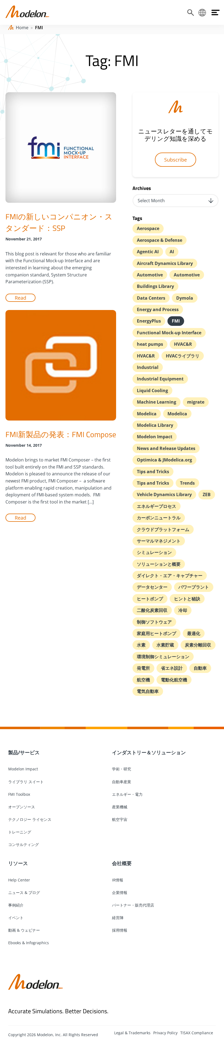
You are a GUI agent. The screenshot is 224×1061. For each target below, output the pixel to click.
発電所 (143, 668)
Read (20, 297)
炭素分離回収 (198, 645)
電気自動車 (148, 691)
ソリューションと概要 (159, 564)
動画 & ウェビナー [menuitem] (24, 930)
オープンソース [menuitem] (21, 806)
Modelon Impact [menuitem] (23, 768)
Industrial (147, 367)
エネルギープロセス (156, 506)
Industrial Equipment (160, 379)
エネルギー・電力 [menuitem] (127, 794)
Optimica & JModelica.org (164, 460)
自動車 (200, 668)
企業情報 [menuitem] (119, 892)
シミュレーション (154, 552)
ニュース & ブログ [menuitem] (24, 892)
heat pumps (150, 344)
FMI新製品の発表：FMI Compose (60, 434)
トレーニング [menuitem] (19, 832)
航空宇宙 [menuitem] (119, 819)
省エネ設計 (172, 668)
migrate (195, 402)
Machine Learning (156, 402)
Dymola (184, 298)
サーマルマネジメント (159, 541)
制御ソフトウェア (154, 622)
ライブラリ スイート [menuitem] (26, 781)
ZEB (207, 494)
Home (22, 28)
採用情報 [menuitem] (119, 930)
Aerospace (148, 228)
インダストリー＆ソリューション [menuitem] (149, 752)
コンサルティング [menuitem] (23, 844)
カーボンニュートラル (159, 518)
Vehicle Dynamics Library (164, 494)
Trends (187, 483)
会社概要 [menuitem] (122, 863)
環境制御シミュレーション (163, 657)
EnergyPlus (149, 321)
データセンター (152, 587)
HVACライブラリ (182, 356)
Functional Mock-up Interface (169, 333)
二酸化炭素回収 (152, 610)
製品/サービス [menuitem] (24, 752)
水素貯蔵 (165, 645)
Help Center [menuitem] (19, 880)
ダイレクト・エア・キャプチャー (169, 576)
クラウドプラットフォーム (163, 529)
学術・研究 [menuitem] (121, 768)
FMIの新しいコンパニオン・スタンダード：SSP (59, 222)
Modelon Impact (154, 437)
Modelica (147, 414)
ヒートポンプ (150, 599)
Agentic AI (148, 252)
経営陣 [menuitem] (117, 917)
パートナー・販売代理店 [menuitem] (133, 905)
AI (172, 252)
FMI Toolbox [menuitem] (19, 794)
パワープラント (193, 587)
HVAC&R (183, 344)
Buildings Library (155, 286)
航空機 (143, 680)
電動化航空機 (174, 680)
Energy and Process (158, 309)
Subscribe (175, 159)
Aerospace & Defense (159, 240)
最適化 (193, 633)
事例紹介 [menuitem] (15, 905)
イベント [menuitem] (15, 917)
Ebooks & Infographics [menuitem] (28, 942)
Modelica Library (155, 425)
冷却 (182, 610)
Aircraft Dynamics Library (165, 263)
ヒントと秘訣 (187, 599)
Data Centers (151, 298)
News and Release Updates (166, 448)
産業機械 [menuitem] (119, 806)
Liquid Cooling (152, 391)
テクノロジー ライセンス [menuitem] (29, 819)
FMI (176, 321)
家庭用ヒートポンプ (156, 633)
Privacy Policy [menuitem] (165, 1032)
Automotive (150, 275)
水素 (141, 645)
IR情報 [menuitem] (117, 880)
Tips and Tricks (153, 472)
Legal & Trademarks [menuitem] (132, 1032)
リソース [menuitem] (18, 863)
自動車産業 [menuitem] (121, 781)
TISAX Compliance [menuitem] (196, 1032)
